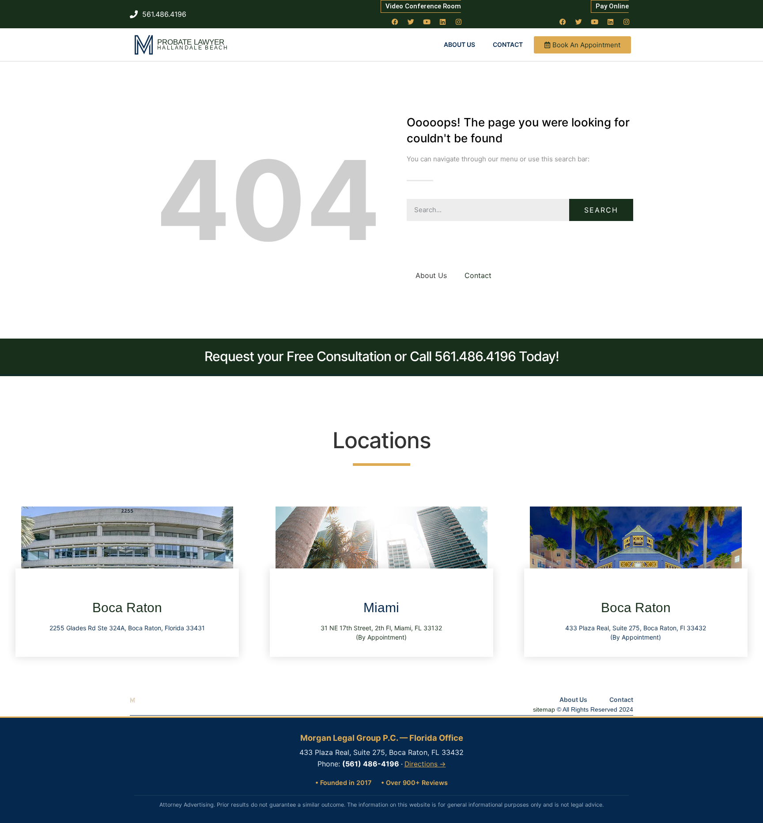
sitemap (544, 709)
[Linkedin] (442, 21)
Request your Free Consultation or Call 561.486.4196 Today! (381, 356)
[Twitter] (411, 21)
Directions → (425, 764)
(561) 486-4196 (370, 763)
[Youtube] (427, 21)
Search (601, 210)
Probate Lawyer (190, 42)
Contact (508, 44)
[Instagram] (458, 21)
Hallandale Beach (193, 48)
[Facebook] (395, 21)
